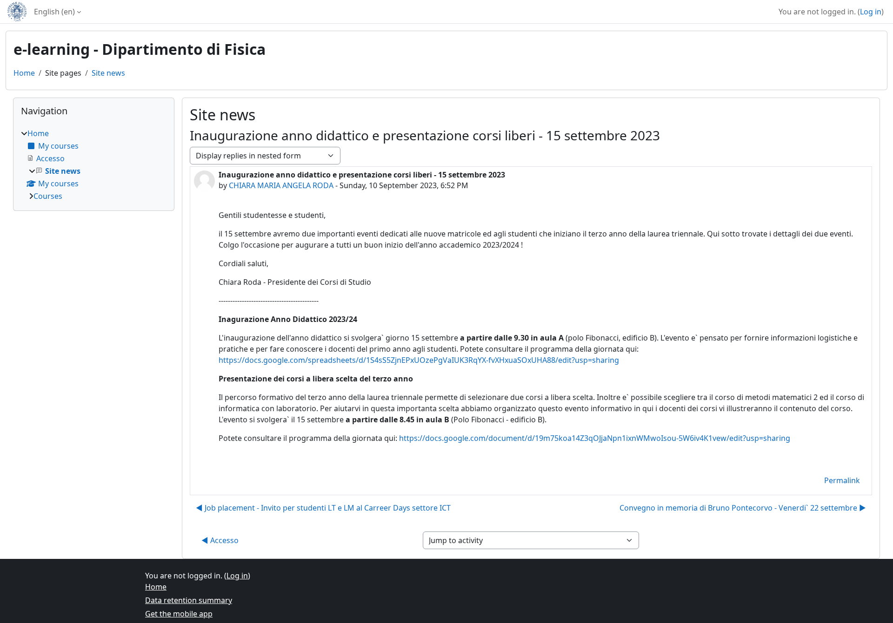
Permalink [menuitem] (842, 480)
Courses (47, 196)
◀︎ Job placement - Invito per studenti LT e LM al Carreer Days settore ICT (323, 508)
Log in (870, 12)
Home (24, 73)
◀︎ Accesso (220, 540)
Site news (108, 73)
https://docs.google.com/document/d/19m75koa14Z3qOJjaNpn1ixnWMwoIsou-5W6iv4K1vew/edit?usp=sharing (594, 438)
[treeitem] (94, 165)
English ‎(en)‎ (54, 12)
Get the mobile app (179, 614)
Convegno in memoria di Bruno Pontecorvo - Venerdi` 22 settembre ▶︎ (743, 508)
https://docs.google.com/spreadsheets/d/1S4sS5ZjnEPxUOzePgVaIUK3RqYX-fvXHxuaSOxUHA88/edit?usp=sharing (419, 360)
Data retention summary (188, 600)
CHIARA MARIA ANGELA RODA (281, 185)
